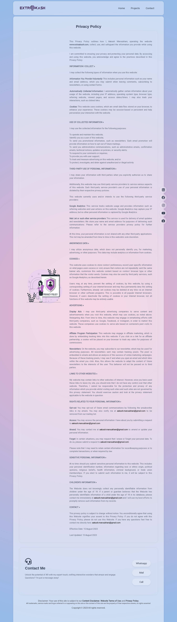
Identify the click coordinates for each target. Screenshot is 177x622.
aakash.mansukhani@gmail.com (131, 411)
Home (121, 8)
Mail (141, 572)
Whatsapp (141, 563)
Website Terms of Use (111, 601)
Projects (135, 8)
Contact (150, 8)
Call (141, 581)
